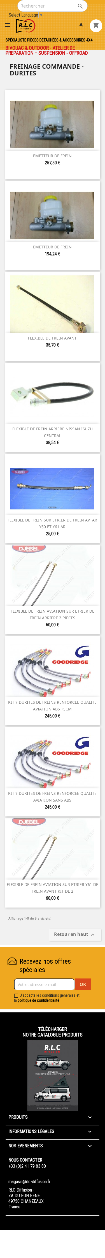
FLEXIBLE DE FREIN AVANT (52, 338)
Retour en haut (75, 934)
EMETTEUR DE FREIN (52, 155)
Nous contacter (25, 1160)
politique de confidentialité (38, 1000)
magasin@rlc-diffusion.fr (29, 1181)
